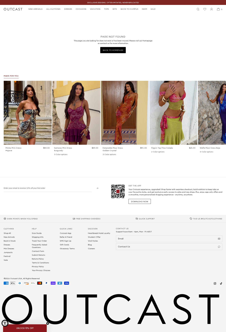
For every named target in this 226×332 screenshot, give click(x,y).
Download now (139, 201)
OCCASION (81, 9)
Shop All (7, 233)
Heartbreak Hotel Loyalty (99, 233)
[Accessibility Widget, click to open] (5, 323)
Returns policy (38, 259)
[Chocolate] (108, 154)
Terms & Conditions (40, 262)
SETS (115, 9)
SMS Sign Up (65, 241)
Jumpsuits (8, 252)
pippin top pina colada (162, 148)
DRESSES (68, 9)
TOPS (106, 9)
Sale (6, 260)
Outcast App (65, 233)
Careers (91, 248)
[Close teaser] (47, 323)
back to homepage (113, 50)
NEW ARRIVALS (35, 9)
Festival (7, 256)
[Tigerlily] (156, 151)
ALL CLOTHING (53, 9)
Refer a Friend (66, 237)
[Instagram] (215, 283)
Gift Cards (64, 245)
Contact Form (38, 251)
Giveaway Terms (67, 248)
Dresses (7, 245)
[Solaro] (209, 151)
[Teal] (63, 154)
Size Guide (37, 233)
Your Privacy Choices (41, 270)
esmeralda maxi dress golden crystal (113, 149)
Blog (90, 245)
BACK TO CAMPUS (129, 9)
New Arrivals (9, 237)
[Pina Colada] (152, 151)
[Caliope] (104, 154)
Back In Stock (10, 241)
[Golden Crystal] (112, 154)
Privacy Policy (38, 266)
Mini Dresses (9, 248)
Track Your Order (39, 241)
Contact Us (124, 246)
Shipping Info (37, 237)
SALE (153, 9)
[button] (48, 84)
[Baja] (201, 151)
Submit (96, 188)
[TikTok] (221, 283)
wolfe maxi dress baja (210, 148)
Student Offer (94, 237)
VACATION (95, 9)
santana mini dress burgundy (63, 149)
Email (120, 238)
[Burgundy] (55, 154)
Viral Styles (93, 241)
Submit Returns (38, 255)
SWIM (144, 9)
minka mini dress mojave (13, 149)
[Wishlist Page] (204, 9)
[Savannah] (205, 151)
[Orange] (59, 154)
